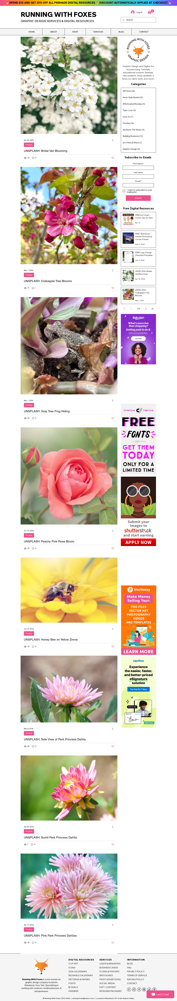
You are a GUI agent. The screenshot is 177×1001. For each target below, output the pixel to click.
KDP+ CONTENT (107, 987)
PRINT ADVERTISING (110, 979)
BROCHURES (106, 975)
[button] (53, 31)
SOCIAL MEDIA (107, 983)
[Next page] (145, 308)
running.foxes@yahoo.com (83, 998)
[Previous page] (130, 308)
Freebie (29, 144)
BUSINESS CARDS (108, 967)
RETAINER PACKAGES (110, 991)
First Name (138, 164)
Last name (138, 172)
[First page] (124, 308)
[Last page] (152, 308)
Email (137, 181)
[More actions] (113, 140)
